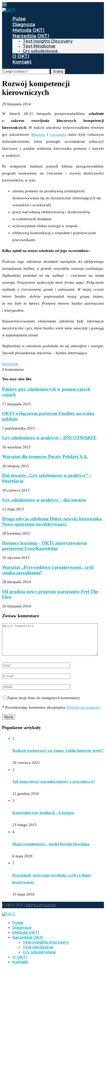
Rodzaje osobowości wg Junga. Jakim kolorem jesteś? (58, 750)
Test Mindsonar (39, 46)
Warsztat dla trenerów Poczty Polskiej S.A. (45, 456)
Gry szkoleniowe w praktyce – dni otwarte (44, 499)
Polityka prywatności (41, 905)
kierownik (10, 364)
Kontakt (22, 62)
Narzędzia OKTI (30, 36)
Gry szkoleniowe (40, 51)
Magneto (38, 134)
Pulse (19, 19)
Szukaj (58, 71)
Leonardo (58, 134)
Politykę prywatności (83, 707)
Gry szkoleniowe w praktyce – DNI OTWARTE (49, 437)
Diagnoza (23, 24)
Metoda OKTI (28, 30)
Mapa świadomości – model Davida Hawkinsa (51, 844)
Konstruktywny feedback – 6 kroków (43, 813)
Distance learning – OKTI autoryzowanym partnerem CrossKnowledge (44, 545)
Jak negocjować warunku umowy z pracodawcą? (53, 781)
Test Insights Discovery (48, 41)
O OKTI (20, 56)
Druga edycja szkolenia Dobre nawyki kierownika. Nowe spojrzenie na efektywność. (52, 521)
